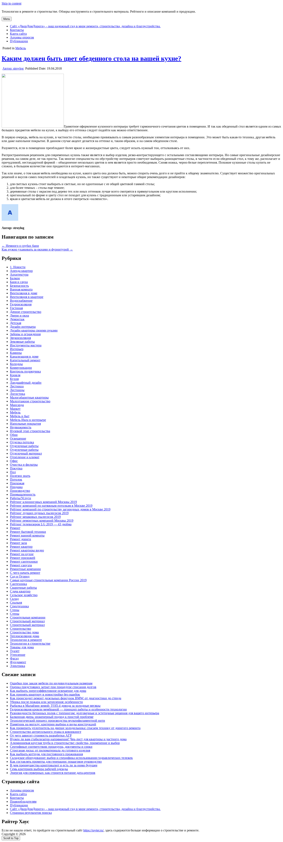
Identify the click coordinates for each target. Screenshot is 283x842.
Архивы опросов (22, 37)
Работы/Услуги (20, 498)
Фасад (14, 658)
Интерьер (16, 349)
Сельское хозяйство (23, 595)
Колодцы (16, 364)
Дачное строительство (25, 312)
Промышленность (22, 494)
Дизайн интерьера (23, 326)
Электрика (17, 666)
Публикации (19, 41)
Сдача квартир (20, 591)
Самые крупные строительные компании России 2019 (48, 580)
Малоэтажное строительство (30, 401)
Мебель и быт (19, 416)
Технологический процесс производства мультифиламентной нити (57, 720)
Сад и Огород (19, 576)
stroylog (13, 68)
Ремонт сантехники (24, 561)
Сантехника (18, 584)
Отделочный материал (26, 453)
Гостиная (16, 308)
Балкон (15, 278)
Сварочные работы (23, 587)
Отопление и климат (24, 457)
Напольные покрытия (25, 423)
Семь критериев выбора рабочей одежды (39, 769)
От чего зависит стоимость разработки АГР (41, 735)
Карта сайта (18, 33)
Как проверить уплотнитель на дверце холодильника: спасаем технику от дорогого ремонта (75, 728)
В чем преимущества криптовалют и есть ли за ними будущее (53, 765)
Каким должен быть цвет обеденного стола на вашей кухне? (91, 58)
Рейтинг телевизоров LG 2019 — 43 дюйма (40, 524)
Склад (14, 599)
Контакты (17, 30)
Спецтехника (19, 606)
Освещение (18, 438)
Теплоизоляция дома (24, 636)
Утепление (17, 654)
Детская (15, 323)
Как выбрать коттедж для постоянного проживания (46, 754)
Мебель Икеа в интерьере (28, 420)
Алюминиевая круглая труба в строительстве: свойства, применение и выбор (65, 743)
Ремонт (15, 528)
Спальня (16, 602)
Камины (16, 353)
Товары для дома (22, 647)
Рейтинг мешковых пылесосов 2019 (35, 517)
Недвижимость (20, 427)
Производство (20, 490)
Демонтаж (17, 319)
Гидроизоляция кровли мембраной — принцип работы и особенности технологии (68, 709)
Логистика (17, 394)
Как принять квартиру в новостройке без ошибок (45, 694)
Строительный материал (27, 621)
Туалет (14, 651)
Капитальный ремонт (25, 360)
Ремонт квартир (21, 546)
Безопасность (19, 285)
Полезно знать (20, 476)
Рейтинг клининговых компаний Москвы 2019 (43, 502)
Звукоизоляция (20, 338)
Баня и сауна (19, 282)
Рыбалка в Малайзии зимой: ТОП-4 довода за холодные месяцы (55, 705)
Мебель (20, 48)
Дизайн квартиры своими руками (34, 330)
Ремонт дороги (20, 539)
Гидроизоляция (20, 304)
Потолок (16, 479)
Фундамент (18, 662)
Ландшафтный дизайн (25, 382)
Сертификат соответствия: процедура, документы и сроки (51, 746)
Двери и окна (19, 315)
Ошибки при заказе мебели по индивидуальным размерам (51, 683)
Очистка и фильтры (24, 464)
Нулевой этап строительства (30, 431)
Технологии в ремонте (26, 640)
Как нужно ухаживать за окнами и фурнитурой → (37, 249)
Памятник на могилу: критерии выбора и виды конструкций (53, 724)
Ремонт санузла (21, 565)
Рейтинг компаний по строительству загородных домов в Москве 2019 (60, 509)
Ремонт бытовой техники (28, 531)
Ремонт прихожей (22, 558)
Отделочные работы (24, 446)
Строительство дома (24, 632)
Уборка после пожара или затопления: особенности (46, 702)
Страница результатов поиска (31, 812)
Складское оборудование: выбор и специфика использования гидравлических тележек (71, 758)
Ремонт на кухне (22, 554)
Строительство (20, 628)
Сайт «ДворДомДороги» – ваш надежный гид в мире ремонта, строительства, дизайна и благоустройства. (85, 26)
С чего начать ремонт (25, 572)
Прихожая (17, 483)
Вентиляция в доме (23, 293)
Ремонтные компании (25, 569)
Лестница (17, 386)
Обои (14, 435)
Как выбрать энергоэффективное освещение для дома (48, 690)
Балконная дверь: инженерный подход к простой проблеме (51, 717)
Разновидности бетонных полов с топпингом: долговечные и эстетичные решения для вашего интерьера (84, 713)
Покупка (16, 468)
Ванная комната (21, 289)
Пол (13, 472)
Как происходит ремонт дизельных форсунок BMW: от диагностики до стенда (65, 698)
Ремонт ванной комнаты (27, 535)
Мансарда (17, 405)
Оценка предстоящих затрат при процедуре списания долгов (53, 687)
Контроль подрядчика (25, 371)
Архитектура (19, 274)
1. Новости (17, 267)
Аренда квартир (21, 271)
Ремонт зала (18, 543)
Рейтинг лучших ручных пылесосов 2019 (39, 513)
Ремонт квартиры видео (27, 550)
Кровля (15, 375)
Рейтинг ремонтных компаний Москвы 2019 (41, 520)
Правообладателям (23, 801)
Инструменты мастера (25, 345)
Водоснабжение (21, 300)
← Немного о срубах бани (20, 245)
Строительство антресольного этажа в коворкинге (45, 731)
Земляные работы (22, 341)
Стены (14, 610)
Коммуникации (21, 367)
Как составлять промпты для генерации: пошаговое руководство (56, 761)
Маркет (15, 408)
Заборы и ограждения (25, 334)
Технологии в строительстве (30, 643)
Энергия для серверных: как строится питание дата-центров (52, 772)
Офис (14, 461)
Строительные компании (27, 617)
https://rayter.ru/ (93, 830)
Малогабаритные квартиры (29, 397)
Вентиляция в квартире (26, 297)
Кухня (14, 379)
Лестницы (17, 390)
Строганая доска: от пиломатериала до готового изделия (50, 750)
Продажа (16, 487)
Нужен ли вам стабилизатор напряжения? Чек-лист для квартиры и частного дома (68, 739)
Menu (6, 19)
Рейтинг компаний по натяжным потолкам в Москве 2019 (51, 505)
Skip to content (11, 3)
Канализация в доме (24, 356)
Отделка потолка (22, 442)
